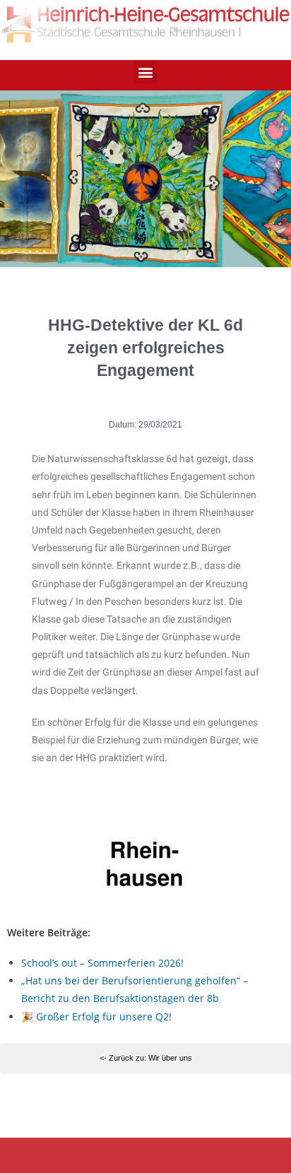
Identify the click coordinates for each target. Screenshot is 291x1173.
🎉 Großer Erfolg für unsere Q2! (96, 1016)
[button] (146, 71)
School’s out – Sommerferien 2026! (102, 962)
